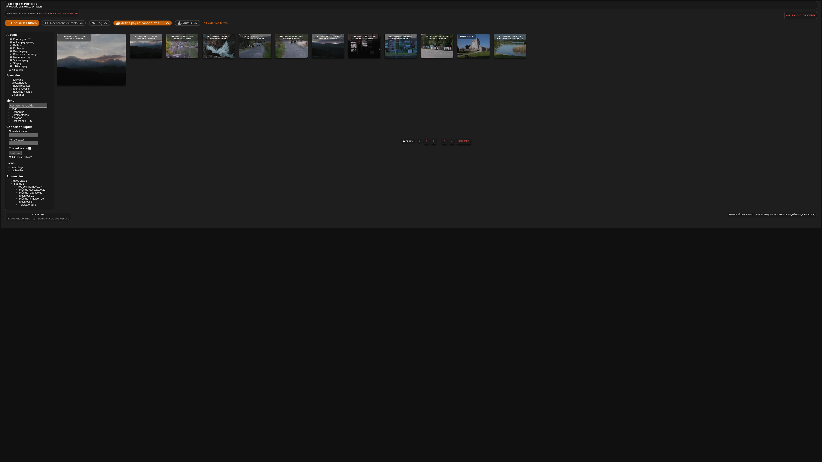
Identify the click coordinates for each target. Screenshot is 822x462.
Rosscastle (473, 46)
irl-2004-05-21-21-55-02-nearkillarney (401, 46)
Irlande (18, 183)
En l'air (17, 48)
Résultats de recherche (64, 13)
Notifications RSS (22, 121)
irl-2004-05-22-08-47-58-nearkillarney (437, 46)
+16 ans (18, 66)
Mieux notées (19, 82)
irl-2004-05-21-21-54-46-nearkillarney (364, 46)
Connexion (38, 215)
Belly (16, 45)
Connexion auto (18, 148)
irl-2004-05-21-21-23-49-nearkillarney (91, 59)
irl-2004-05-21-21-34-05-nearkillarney (291, 46)
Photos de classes (23, 54)
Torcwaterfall (26, 204)
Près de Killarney (27, 186)
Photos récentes (21, 85)
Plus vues (17, 79)
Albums (12, 34)
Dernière (464, 141)
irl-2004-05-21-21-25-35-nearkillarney (182, 46)
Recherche (18, 112)
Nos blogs (17, 167)
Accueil (43, 13)
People (17, 51)
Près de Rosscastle (30, 189)
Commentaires (20, 115)
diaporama (809, 15)
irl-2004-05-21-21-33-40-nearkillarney (255, 46)
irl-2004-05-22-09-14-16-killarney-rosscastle (510, 46)
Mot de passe (17, 139)
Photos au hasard (22, 91)
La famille (17, 170)
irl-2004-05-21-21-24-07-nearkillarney (146, 46)
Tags (14, 109)
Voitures (18, 60)
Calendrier (18, 94)
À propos (17, 118)
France (17, 39)
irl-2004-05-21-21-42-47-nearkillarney (328, 46)
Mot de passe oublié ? (20, 157)
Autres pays (20, 42)
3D (15, 63)
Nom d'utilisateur (18, 131)
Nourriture (19, 57)
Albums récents (21, 88)
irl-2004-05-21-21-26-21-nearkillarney (219, 46)
